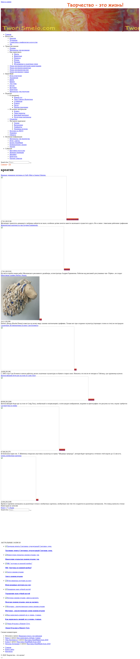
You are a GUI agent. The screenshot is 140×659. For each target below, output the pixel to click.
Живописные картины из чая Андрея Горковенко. (19, 225)
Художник (13, 40)
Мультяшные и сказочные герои (26, 64)
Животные (18, 56)
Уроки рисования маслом (19, 70)
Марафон (13, 154)
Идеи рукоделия (16, 76)
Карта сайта (9, 649)
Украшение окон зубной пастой (17, 593)
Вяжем (12, 82)
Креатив (13, 38)
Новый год (18, 97)
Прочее (12, 147)
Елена (7, 642)
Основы (13, 48)
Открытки (13, 119)
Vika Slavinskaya (11, 640)
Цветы (16, 54)
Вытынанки (18, 125)
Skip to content (6, 2)
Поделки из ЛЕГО (16, 131)
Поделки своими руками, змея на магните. (22, 602)
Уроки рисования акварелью (20, 68)
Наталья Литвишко (12, 644)
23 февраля (18, 101)
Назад (3, 508)
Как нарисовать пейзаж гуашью (29, 638)
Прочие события (16, 158)
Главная (8, 34)
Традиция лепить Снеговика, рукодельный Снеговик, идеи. (28, 550)
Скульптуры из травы (9, 405)
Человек (17, 62)
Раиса (7, 638)
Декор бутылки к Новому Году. (17, 628)
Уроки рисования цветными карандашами (25, 66)
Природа (17, 58)
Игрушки (13, 87)
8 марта (17, 103)
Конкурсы (13, 156)
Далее (12, 508)
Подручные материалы (22, 117)
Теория (16, 123)
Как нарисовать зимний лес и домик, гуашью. (23, 619)
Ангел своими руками (14, 576)
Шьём (12, 80)
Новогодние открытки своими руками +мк (22, 559)
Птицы (16, 60)
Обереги (13, 135)
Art (11, 44)
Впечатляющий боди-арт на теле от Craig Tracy (18, 375)
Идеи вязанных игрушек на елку (18, 585)
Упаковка (13, 133)
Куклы (12, 86)
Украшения (14, 78)
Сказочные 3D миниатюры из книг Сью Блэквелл (19, 325)
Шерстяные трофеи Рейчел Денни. (14, 275)
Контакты (9, 651)
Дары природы (19, 113)
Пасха (16, 105)
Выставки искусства (17, 150)
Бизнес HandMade (16, 143)
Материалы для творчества (20, 139)
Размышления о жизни (18, 145)
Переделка (14, 89)
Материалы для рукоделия (19, 91)
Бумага (16, 111)
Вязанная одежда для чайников (30, 636)
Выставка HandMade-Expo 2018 (36, 640)
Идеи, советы (15, 141)
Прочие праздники (21, 107)
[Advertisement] (66, 526)
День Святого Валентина (23, 99)
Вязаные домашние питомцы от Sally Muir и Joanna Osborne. (23, 175)
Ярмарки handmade (17, 152)
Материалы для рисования (19, 50)
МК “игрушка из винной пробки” (18, 568)
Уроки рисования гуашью (19, 72)
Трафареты (18, 127)
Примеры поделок (21, 129)
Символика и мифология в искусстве (24, 42)
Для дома (13, 84)
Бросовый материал (21, 115)
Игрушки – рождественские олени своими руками (25, 611)
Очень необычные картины (11, 456)
